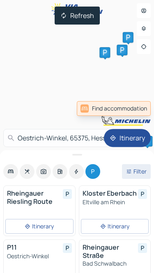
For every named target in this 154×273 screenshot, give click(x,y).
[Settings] (144, 28)
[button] (122, 50)
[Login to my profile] (144, 10)
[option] (10, 171)
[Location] (144, 46)
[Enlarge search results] (77, 154)
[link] (114, 108)
